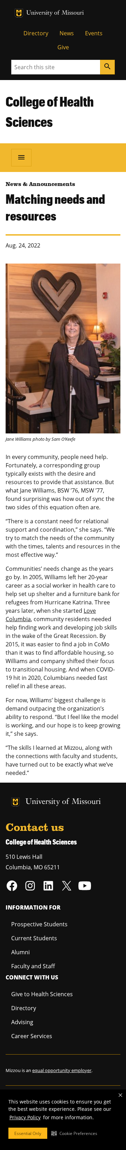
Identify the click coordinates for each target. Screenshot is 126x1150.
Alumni (20, 952)
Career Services (31, 1036)
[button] (74, 1133)
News (66, 33)
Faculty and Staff (33, 966)
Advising (22, 1022)
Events (94, 33)
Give (63, 47)
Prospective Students (39, 924)
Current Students (34, 938)
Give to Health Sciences (42, 994)
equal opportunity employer (61, 1070)
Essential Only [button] (27, 1133)
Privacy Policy (25, 1117)
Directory (35, 33)
